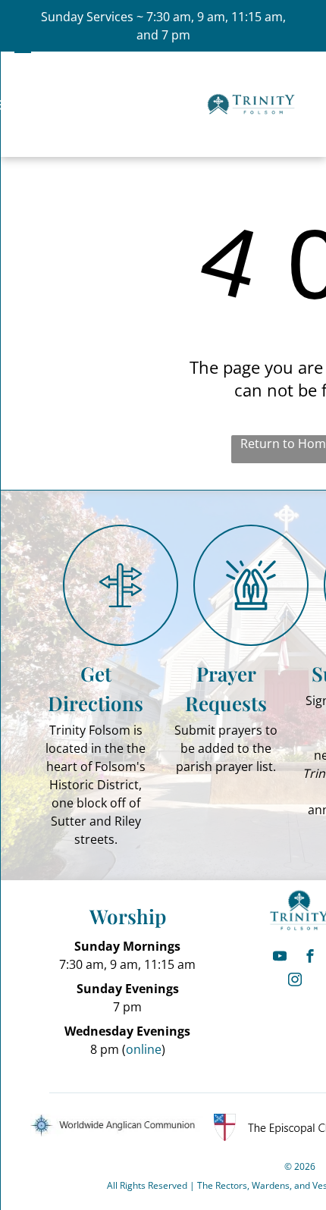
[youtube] (280, 958)
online (143, 1049)
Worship (127, 916)
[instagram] (295, 981)
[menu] (23, 48)
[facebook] (310, 958)
